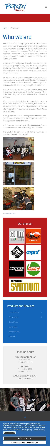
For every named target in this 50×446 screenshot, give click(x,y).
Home (5, 28)
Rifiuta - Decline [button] (24, 438)
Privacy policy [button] (39, 430)
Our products (14, 312)
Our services (13, 317)
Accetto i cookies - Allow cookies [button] (24, 442)
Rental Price (13, 322)
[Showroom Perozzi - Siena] (18, 148)
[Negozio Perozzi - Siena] (18, 173)
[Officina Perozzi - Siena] (18, 198)
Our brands (13, 327)
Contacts (12, 336)
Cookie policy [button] (26, 430)
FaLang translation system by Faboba (9, 213)
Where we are (14, 331)
